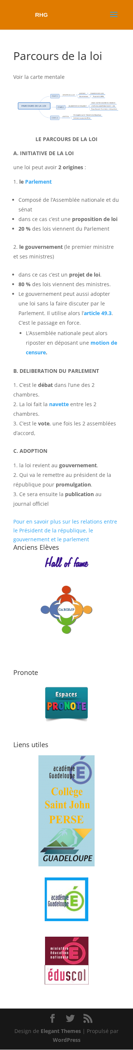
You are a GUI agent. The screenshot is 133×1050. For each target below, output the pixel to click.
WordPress (67, 1039)
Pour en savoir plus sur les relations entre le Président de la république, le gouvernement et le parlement (65, 530)
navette (59, 404)
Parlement (38, 181)
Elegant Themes (61, 1030)
